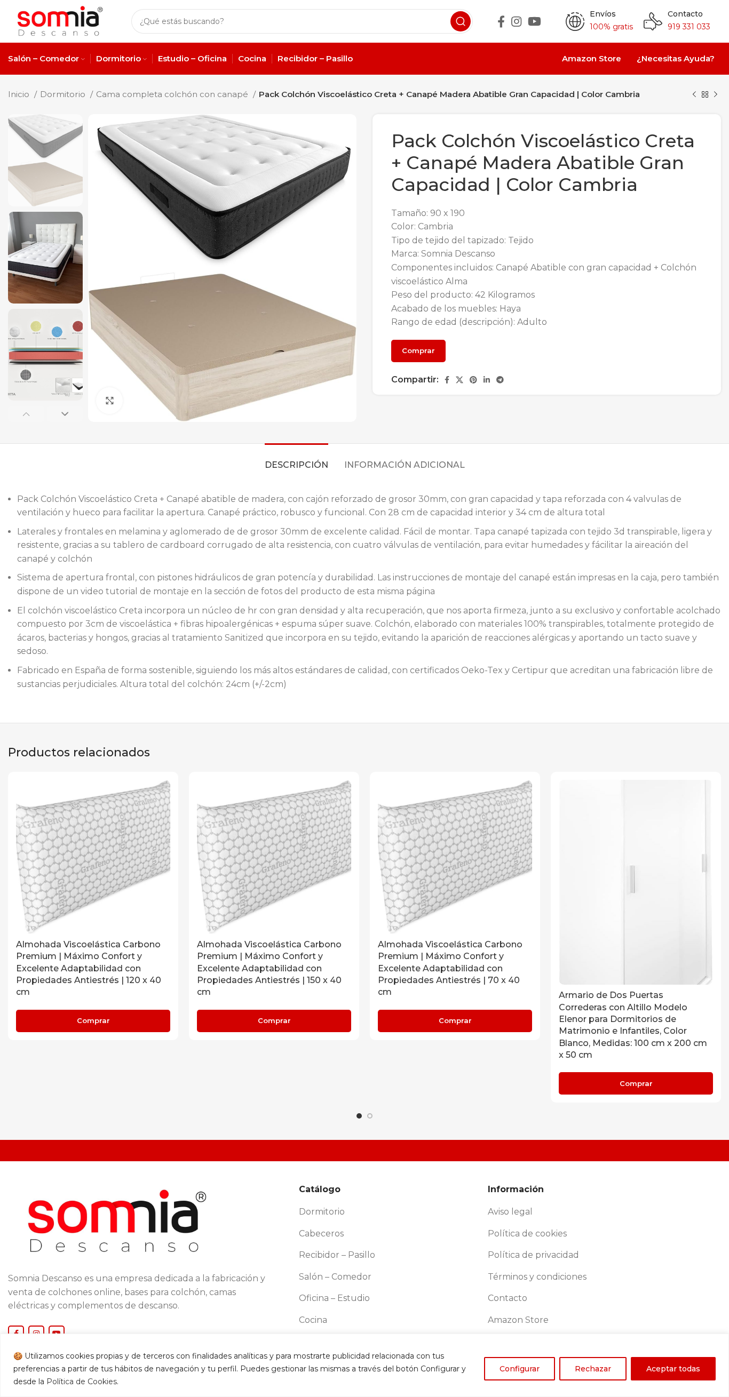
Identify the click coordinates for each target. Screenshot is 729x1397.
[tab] (296, 459)
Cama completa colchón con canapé (173, 94)
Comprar (418, 350)
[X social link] (459, 380)
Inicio (19, 94)
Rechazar (593, 1369)
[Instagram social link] (516, 21)
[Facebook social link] (501, 21)
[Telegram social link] (500, 380)
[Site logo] (59, 20)
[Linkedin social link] (486, 380)
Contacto (685, 14)
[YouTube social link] (534, 21)
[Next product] (715, 94)
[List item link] (389, 1212)
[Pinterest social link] (473, 380)
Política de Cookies (81, 1381)
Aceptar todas (673, 1369)
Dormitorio (64, 94)
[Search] (460, 21)
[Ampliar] (109, 400)
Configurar (520, 1369)
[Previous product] (694, 94)
